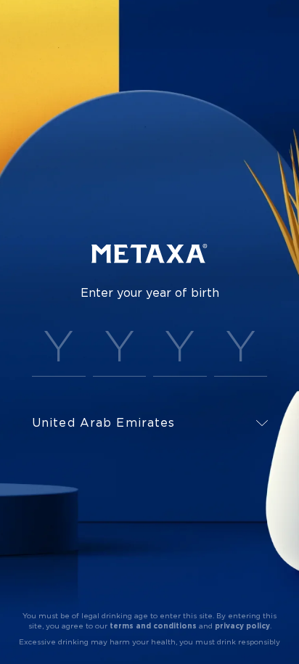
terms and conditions (153, 626)
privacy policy (242, 626)
